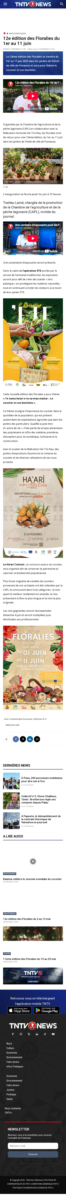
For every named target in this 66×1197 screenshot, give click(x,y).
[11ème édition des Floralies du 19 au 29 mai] (33, 941)
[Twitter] (29, 1034)
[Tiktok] (45, 1034)
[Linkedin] (30, 739)
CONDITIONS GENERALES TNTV (44, 1184)
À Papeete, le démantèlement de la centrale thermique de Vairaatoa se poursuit (41, 819)
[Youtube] (53, 1034)
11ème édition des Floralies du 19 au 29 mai (29, 958)
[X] (23, 739)
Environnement (9, 873)
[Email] (37, 739)
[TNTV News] (33, 1025)
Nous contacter (13, 1108)
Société (7, 953)
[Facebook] (16, 739)
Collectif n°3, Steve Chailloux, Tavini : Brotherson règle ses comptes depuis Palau (39, 799)
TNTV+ (8, 1112)
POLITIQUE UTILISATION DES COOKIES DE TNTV (32, 1188)
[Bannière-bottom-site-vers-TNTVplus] (33, 983)
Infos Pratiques (17, 33)
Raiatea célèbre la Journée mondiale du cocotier (32, 879)
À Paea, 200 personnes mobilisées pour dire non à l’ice (41, 779)
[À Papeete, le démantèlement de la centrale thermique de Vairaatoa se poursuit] (11, 820)
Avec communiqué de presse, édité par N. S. (25, 719)
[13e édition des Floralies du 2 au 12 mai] (33, 901)
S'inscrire (33, 1154)
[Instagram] (21, 1034)
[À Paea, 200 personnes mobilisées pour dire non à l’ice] (11, 781)
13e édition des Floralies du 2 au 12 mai (26, 918)
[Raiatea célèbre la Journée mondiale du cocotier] (33, 861)
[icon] (4, 33)
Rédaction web (12, 725)
